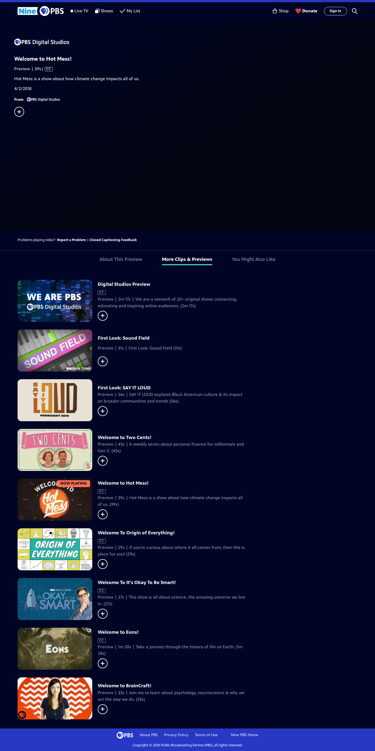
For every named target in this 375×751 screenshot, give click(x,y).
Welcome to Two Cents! (125, 437)
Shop (284, 10)
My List (133, 10)
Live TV (81, 10)
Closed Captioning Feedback (113, 240)
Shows (107, 10)
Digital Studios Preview (124, 284)
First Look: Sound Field (124, 338)
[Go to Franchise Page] (194, 42)
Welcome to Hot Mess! (123, 483)
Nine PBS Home (244, 735)
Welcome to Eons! (118, 632)
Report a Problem (71, 240)
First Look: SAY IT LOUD (124, 388)
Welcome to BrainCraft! (125, 686)
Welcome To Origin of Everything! (136, 533)
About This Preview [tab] (121, 259)
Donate (309, 10)
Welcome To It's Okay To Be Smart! (137, 582)
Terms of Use (206, 735)
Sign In (335, 11)
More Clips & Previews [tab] (187, 259)
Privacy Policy (176, 735)
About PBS (149, 735)
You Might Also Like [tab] (253, 259)
